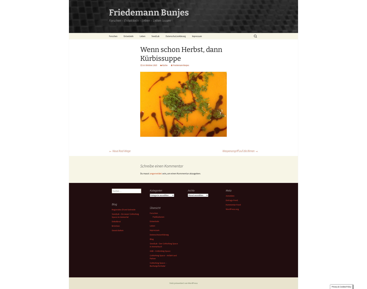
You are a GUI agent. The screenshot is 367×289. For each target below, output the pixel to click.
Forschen (113, 36)
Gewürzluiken (117, 230)
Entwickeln (128, 36)
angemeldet (156, 173)
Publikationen (158, 217)
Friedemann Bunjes (181, 65)
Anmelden (230, 196)
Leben (142, 36)
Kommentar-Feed (233, 204)
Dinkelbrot (116, 221)
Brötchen (116, 226)
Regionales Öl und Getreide (123, 209)
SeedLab (155, 36)
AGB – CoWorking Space (160, 251)
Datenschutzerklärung (176, 36)
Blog (152, 239)
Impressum (197, 36)
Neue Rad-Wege (119, 151)
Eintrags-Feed (232, 200)
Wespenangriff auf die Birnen (240, 151)
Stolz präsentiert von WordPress (183, 283)
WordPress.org (232, 209)
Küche (165, 65)
